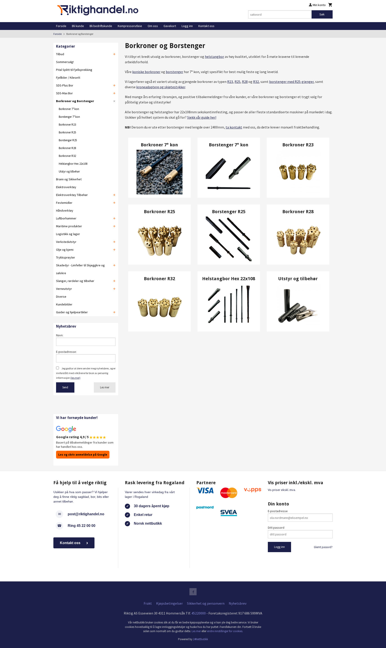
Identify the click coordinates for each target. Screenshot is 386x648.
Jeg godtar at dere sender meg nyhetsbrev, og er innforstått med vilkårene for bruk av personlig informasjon (85, 373)
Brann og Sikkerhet (69, 179)
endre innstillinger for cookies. (225, 631)
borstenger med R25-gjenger (291, 81)
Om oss (153, 26)
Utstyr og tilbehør (69, 171)
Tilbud (60, 54)
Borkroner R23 (67, 124)
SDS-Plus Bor (64, 85)
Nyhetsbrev (237, 603)
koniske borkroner (146, 71)
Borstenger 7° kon (69, 117)
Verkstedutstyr (66, 242)
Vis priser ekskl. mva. (282, 490)
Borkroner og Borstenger (75, 101)
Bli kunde (78, 26)
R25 (237, 81)
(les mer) (75, 377)
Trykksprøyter (65, 257)
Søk (322, 14)
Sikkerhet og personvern (205, 603)
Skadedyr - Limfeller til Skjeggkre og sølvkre (80, 269)
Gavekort (170, 26)
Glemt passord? (323, 547)
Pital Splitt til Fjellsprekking (74, 70)
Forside (61, 26)
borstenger (174, 71)
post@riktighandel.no (86, 514)
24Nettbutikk (200, 639)
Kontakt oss (206, 26)
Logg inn (187, 26)
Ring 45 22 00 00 (81, 526)
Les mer (104, 387)
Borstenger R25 (68, 140)
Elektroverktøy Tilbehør (72, 195)
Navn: (59, 335)
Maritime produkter (69, 226)
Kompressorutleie (130, 26)
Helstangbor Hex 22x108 (73, 164)
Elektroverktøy (66, 187)
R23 (230, 81)
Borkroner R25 (67, 132)
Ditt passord (276, 528)
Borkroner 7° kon (69, 109)
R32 (256, 81)
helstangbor (214, 56)
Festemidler (64, 203)
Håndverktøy (64, 210)
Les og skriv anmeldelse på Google (82, 455)
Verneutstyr (64, 289)
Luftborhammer (66, 218)
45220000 (198, 613)
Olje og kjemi (64, 250)
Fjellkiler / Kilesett (68, 78)
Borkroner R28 (67, 148)
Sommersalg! (65, 62)
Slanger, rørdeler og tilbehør (75, 281)
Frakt (148, 603)
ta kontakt (234, 127)
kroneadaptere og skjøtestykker (160, 87)
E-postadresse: (66, 352)
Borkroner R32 (67, 156)
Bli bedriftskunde (101, 26)
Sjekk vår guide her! (201, 117)
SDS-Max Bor (64, 93)
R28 (245, 81)
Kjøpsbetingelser (169, 603)
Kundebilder (64, 304)
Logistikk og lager (68, 234)
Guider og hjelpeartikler (72, 312)
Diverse (61, 297)
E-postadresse (278, 511)
